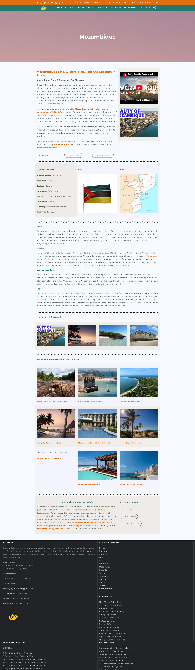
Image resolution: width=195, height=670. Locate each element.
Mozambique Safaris (63, 141)
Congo (102, 548)
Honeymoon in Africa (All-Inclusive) (115, 648)
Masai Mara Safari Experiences (113, 657)
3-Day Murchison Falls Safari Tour (18, 656)
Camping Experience (109, 618)
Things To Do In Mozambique (49, 443)
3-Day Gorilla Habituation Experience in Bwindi (25, 662)
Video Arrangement (104, 155)
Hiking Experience (107, 615)
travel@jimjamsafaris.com (15, 593)
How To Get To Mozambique (49, 459)
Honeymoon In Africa (54, 525)
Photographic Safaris (109, 627)
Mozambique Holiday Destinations (52, 401)
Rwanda (103, 570)
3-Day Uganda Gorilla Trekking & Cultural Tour (24, 659)
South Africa (105, 576)
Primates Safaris (106, 608)
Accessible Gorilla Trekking (111, 611)
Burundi (103, 554)
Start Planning (74, 155)
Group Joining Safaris (109, 630)
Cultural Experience (108, 621)
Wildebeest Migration (82, 522)
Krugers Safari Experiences (111, 651)
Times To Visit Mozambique (132, 484)
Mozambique (105, 567)
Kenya (102, 560)
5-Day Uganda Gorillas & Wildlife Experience (24, 665)
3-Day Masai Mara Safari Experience (116, 664)
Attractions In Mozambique (90, 401)
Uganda (103, 582)
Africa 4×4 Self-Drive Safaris (112, 633)
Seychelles (104, 573)
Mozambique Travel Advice (132, 443)
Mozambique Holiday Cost (89, 484)
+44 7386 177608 (22, 603)
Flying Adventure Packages (112, 640)
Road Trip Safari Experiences (112, 661)
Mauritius (103, 564)
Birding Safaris (106, 624)
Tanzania (103, 579)
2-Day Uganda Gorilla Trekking (17, 653)
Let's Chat (45, 155)
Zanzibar (103, 586)
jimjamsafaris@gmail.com (147, 2)
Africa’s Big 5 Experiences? (81, 525)
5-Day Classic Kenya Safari (111, 667)
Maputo (59, 98)
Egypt (102, 557)
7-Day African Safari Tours (111, 605)
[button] (154, 7)
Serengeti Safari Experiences (112, 654)
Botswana (104, 551)
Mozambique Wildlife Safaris (50, 112)
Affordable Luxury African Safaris (53, 529)
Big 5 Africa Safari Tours (110, 637)
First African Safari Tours (110, 602)
